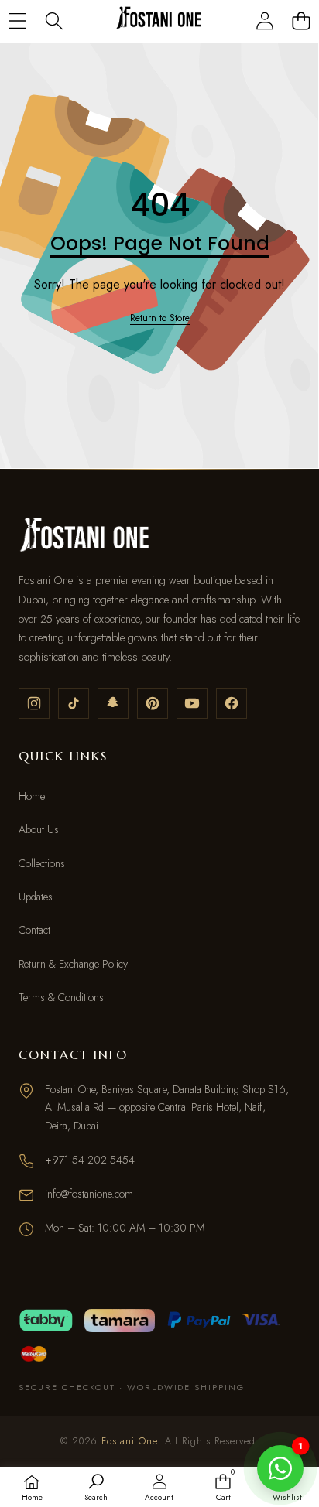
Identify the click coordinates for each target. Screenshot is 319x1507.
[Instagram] (34, 703)
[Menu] (17, 20)
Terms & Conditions (61, 997)
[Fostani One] (159, 20)
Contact (34, 930)
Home (32, 796)
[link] (160, 318)
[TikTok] (73, 703)
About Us (39, 829)
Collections (42, 863)
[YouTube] (192, 703)
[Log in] (264, 20)
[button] (300, 20)
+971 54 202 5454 (90, 1159)
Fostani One (129, 1441)
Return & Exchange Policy (73, 964)
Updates (36, 896)
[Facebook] (231, 703)
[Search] (53, 20)
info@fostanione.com (89, 1193)
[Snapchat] (113, 703)
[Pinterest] (152, 703)
